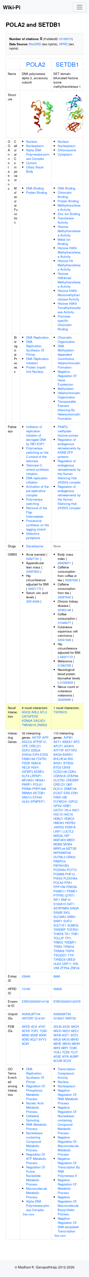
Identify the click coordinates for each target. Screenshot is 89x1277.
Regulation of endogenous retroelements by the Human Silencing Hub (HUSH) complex (69, 471)
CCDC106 (60, 771)
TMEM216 (29, 725)
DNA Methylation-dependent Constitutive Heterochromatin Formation (69, 356)
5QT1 (66, 1035)
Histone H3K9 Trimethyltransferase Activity (69, 307)
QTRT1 (70, 895)
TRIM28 (58, 951)
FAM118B (60, 797)
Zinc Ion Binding (69, 214)
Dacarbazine (34, 546)
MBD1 (71, 840)
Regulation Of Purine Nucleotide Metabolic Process (35, 1175)
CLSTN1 (59, 780)
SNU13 (27, 797)
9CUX (67, 1060)
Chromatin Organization (66, 339)
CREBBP (72, 780)
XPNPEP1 (37, 801)
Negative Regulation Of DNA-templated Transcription (68, 1224)
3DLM (57, 1026)
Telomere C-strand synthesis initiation (37, 469)
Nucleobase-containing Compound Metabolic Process (34, 1141)
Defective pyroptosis (33, 535)
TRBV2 (58, 942)
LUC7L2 (68, 831)
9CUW (57, 1060)
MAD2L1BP (61, 835)
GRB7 (67, 805)
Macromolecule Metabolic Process (36, 1192)
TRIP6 (69, 951)
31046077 (64, 622)
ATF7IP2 (71, 750)
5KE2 (66, 1030)
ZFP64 (64, 968)
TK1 (67, 933)
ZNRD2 (42, 725)
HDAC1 (58, 818)
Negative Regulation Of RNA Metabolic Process (68, 1096)
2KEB (26, 1026)
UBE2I (70, 959)
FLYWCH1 (60, 801)
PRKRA (71, 887)
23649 (26, 976)
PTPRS (58, 895)
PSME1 (72, 891)
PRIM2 (26, 788)
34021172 (34, 588)
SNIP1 (57, 921)
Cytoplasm (65, 154)
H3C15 (58, 814)
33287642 (71, 580)
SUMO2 (72, 925)
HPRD (63, 44)
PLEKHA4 (70, 878)
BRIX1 (57, 763)
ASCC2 (27, 741)
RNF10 (65, 899)
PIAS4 (57, 878)
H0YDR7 (28, 1018)
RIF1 (56, 899)
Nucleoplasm (35, 145)
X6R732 (70, 1018)
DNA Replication (37, 337)
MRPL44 (59, 848)
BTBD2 (68, 763)
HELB (26, 767)
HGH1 (35, 767)
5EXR (26, 1030)
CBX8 (66, 767)
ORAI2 (70, 857)
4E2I (34, 1026)
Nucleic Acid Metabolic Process (34, 1107)
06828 (57, 989)
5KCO (57, 1030)
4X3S (66, 1026)
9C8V (25, 1043)
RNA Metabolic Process (36, 1126)
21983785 (64, 665)
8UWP (74, 1056)
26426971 (64, 563)
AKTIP (36, 737)
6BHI (56, 1048)
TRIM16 (68, 946)
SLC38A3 (59, 916)
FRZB (26, 763)
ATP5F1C (39, 741)
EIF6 (36, 754)
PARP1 (27, 784)
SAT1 (71, 904)
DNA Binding (35, 188)
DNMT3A (70, 788)
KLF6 (25, 776)
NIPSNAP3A (62, 852)
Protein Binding (36, 192)
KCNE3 (39, 771)
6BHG (66, 1043)
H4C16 (68, 814)
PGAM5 (58, 874)
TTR (71, 955)
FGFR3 (41, 758)
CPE (25, 746)
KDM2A (27, 720)
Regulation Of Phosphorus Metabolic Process (35, 1092)
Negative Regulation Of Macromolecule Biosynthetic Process (68, 1205)
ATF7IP (58, 750)
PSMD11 (59, 891)
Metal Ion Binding (64, 241)
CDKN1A (59, 776)
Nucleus (31, 141)
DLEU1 (58, 788)
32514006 (32, 601)
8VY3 (42, 1039)
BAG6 (57, 754)
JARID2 (58, 827)
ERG (67, 793)
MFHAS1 (28, 780)
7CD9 (66, 1052)
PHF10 (70, 874)
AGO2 (26, 712)
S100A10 (59, 904)
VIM (56, 968)
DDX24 (35, 750)
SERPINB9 (61, 908)
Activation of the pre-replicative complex (37, 490)
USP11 (67, 963)
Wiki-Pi (11, 7)
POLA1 (38, 784)
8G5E (57, 1056)
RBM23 (27, 793)
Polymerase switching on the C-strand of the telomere (37, 454)
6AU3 (66, 1039)
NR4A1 (40, 780)
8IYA (65, 1056)
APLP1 (58, 746)
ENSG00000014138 (35, 1001)
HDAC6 (36, 763)
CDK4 (72, 771)
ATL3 (43, 712)
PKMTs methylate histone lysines (68, 431)
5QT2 (74, 1035)
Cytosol (31, 163)
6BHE (57, 1043)
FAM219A (28, 758)
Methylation (66, 388)
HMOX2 (58, 823)
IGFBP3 (27, 771)
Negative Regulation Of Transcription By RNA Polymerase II (69, 1167)
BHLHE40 (60, 758)
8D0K (43, 1035)
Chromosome (67, 150)
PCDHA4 (59, 869)
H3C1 (76, 810)
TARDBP (59, 929)
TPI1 (68, 938)
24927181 (32, 558)
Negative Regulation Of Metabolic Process (67, 1186)
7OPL (35, 1030)
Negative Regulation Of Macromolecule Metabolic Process (68, 1146)
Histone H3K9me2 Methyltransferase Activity (69, 280)
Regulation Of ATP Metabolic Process (36, 1158)
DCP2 (26, 750)
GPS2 (57, 805)
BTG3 (57, 767)
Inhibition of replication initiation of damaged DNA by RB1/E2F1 (36, 435)
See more (28, 1214)
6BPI (64, 1048)
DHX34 (27, 754)
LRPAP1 (36, 776)
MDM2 (57, 844)
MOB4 (67, 844)
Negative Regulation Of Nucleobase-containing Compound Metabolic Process (67, 1120)
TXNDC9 (59, 959)
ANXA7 (67, 741)
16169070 (65, 39)
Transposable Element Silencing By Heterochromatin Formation (69, 410)
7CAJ (57, 1052)
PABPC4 (59, 861)
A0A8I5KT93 (62, 1014)
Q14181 (40, 1018)
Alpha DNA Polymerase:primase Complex (37, 154)
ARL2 (35, 712)
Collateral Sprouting (32, 1118)
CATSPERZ (30, 716)
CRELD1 (35, 746)
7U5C (43, 1030)
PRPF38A (39, 788)
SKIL (66, 912)
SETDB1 (67, 64)
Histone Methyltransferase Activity (69, 230)
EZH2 (44, 754)
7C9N (73, 1048)
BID (70, 758)
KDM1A (70, 827)
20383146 (64, 610)
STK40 (37, 797)
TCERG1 (73, 929)
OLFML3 (59, 857)
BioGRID (35, 44)
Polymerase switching (34, 501)
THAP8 (58, 933)
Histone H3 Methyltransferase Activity (69, 265)
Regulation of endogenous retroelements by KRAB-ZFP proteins (69, 448)
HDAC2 (69, 818)
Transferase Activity (66, 220)
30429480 (64, 699)
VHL (76, 963)
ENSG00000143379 (66, 1001)
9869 (56, 976)
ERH (74, 793)
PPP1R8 (59, 887)
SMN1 (71, 916)
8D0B (34, 1035)
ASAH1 (69, 746)
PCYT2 (72, 869)
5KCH (75, 1026)
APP (45, 737)
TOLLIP (58, 938)
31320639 (66, 682)
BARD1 (68, 754)
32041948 (64, 639)
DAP (69, 784)
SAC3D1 (39, 720)
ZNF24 (75, 968)
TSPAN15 (60, 712)
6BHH (76, 1043)
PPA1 (68, 882)
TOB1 (75, 933)
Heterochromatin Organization (69, 395)
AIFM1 (68, 737)
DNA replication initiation (36, 480)
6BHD (74, 1039)
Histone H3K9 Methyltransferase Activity (69, 252)
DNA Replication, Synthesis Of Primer (35, 348)
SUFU (67, 921)
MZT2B (71, 848)
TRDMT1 (70, 942)
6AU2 (57, 1039)
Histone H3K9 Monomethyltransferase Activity (69, 294)
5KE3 (75, 1030)
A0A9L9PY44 (31, 1014)
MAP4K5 (59, 840)
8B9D (25, 1035)
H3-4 (68, 810)
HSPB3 (70, 823)
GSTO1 (58, 810)
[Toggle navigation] (79, 7)
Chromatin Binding (65, 194)
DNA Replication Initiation (37, 360)
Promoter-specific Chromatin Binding (65, 322)
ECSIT (58, 793)
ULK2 (25, 801)
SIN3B (57, 912)
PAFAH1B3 (61, 865)
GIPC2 (73, 801)
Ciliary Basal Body (34, 169)
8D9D (25, 1039)
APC (76, 741)
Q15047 (58, 1018)
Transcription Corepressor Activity (66, 1073)
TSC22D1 (60, 955)
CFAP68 (72, 776)
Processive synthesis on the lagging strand (37, 524)
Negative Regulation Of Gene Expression (67, 378)
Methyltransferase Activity (69, 207)
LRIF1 (57, 831)
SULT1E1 (59, 925)
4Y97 (41, 1026)
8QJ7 (34, 1039)
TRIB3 (57, 946)
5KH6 (57, 1035)
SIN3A (74, 908)
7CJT (74, 1052)
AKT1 (57, 741)
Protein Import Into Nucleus (36, 369)
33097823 (32, 571)
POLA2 (35, 64)
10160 (26, 989)
